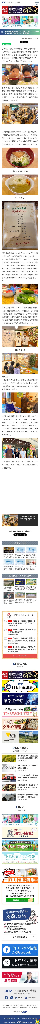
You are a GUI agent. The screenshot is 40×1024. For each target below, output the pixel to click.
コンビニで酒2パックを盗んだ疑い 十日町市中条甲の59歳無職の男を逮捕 (27, 777)
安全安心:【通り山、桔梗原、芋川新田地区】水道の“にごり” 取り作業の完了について (22, 623)
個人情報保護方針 (25, 1007)
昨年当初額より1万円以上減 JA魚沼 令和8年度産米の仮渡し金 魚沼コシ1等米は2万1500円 (27, 759)
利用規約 (34, 1007)
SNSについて (6, 1007)
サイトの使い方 (20, 1005)
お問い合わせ (31, 998)
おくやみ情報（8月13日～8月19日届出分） (27, 766)
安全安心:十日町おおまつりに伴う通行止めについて (22, 630)
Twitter (11, 997)
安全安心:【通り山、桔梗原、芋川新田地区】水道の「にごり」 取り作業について (22, 649)
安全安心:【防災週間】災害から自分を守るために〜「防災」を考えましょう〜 (22, 640)
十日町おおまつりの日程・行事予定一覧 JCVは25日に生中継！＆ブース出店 (27, 787)
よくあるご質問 (31, 1005)
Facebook (6, 997)
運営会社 (14, 1007)
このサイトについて (7, 1005)
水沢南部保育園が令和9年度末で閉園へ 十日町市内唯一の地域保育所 (27, 797)
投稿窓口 (20, 998)
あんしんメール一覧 (19, 656)
